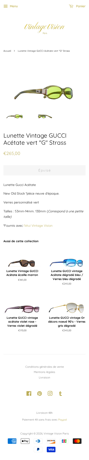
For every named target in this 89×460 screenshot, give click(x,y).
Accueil (7, 50)
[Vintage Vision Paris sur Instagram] (49, 394)
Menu (13, 6)
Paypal (62, 419)
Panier (80, 6)
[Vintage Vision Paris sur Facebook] (28, 394)
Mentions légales (44, 372)
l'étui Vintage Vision (38, 226)
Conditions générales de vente (44, 366)
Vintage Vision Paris (56, 433)
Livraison (44, 377)
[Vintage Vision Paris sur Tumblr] (60, 394)
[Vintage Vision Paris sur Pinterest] (39, 394)
